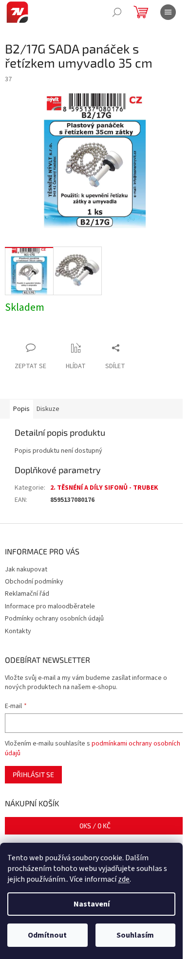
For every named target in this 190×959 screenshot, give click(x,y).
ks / (95, 825)
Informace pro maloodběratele (50, 606)
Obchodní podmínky (34, 581)
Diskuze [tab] (48, 409)
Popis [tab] (21, 409)
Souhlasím (135, 935)
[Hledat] (117, 12)
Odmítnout (47, 935)
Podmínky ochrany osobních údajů (54, 618)
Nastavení (92, 904)
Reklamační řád (27, 594)
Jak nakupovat (26, 569)
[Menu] (168, 12)
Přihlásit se (33, 774)
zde (124, 879)
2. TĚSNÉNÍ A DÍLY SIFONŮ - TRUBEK (104, 488)
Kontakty (18, 631)
